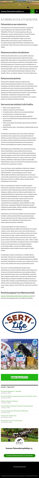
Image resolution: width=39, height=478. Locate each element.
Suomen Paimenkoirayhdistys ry (12, 11)
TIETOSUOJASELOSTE (19, 467)
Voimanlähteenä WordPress (31, 475)
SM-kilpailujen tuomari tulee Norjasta (11, 420)
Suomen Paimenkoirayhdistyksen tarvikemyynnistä (17, 296)
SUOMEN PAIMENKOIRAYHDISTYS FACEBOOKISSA (19, 455)
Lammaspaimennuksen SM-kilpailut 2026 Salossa (14, 411)
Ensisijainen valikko (37, 11)
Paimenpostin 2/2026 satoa (8, 415)
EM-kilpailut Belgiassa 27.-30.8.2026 (11, 391)
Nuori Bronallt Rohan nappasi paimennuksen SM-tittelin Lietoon (19, 396)
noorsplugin (21, 475)
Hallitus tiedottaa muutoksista (9, 401)
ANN (13, 377)
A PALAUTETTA (21, 377)
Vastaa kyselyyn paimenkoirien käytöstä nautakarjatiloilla (17, 406)
